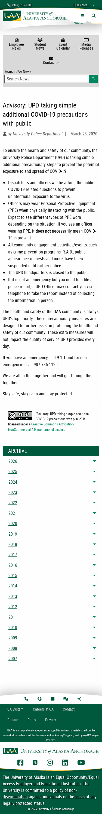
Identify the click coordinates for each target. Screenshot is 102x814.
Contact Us (51, 62)
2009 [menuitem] (12, 638)
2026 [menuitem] (12, 461)
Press (31, 719)
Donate (12, 719)
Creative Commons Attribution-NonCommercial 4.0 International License (41, 427)
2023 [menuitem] (12, 492)
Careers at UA (43, 709)
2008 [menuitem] (12, 648)
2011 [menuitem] (12, 617)
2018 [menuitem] (12, 544)
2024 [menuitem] (12, 482)
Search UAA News (51, 74)
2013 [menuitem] (12, 596)
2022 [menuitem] (12, 503)
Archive (17, 450)
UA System (15, 709)
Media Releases (86, 46)
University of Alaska (27, 777)
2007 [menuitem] (12, 659)
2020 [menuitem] (12, 523)
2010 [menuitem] (12, 627)
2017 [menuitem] (12, 555)
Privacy (50, 719)
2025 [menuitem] (12, 471)
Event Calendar (63, 46)
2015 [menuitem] (12, 575)
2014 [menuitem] (12, 586)
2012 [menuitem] (12, 607)
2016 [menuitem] (12, 565)
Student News (40, 46)
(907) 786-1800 (21, 5)
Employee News (16, 46)
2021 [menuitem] (12, 513)
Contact (69, 709)
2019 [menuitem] (12, 534)
